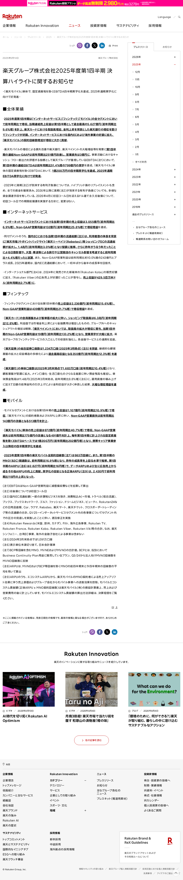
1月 (137, 154)
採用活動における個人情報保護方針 (158, 869)
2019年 (136, 207)
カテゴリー (56, 780)
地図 (8, 764)
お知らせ (167, 47)
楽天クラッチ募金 (13, 859)
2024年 (136, 169)
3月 (137, 139)
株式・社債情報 (153, 795)
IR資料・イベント (154, 790)
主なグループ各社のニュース (151, 227)
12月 (137, 72)
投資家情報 (98, 25)
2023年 (136, 177)
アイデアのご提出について (168, 873)
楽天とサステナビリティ (16, 844)
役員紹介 (8, 790)
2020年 (136, 199)
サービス (55, 790)
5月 (137, 124)
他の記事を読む (93, 740)
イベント (55, 800)
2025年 (136, 64)
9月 (137, 94)
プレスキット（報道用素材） (149, 233)
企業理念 (8, 780)
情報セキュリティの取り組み (91, 869)
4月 (137, 132)
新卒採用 (55, 839)
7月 (137, 109)
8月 (137, 102)
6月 (137, 117)
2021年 (136, 192)
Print (115, 46)
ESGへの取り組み (14, 854)
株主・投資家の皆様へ (157, 780)
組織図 (7, 800)
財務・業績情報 (153, 785)
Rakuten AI (11, 820)
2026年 (136, 57)
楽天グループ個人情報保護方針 (123, 869)
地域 (52, 810)
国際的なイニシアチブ (15, 849)
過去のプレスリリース (143, 214)
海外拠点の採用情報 (62, 849)
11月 (137, 79)
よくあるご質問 (153, 810)
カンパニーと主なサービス (18, 795)
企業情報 (9, 25)
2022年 (136, 184)
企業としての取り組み (63, 795)
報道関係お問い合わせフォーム (152, 239)
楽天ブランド (10, 810)
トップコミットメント (14, 839)
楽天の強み (9, 815)
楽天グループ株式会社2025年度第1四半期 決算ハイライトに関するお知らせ (93, 37)
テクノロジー (57, 785)
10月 (137, 87)
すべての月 (141, 162)
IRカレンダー (151, 800)
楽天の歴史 (9, 825)
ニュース (74, 25)
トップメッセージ (12, 785)
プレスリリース (34, 37)
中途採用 (55, 844)
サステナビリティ (127, 25)
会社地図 (8, 805)
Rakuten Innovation (42, 25)
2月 (137, 147)
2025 (48, 37)
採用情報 (55, 833)
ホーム (6, 37)
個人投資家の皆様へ (156, 805)
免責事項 (148, 873)
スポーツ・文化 (58, 805)
